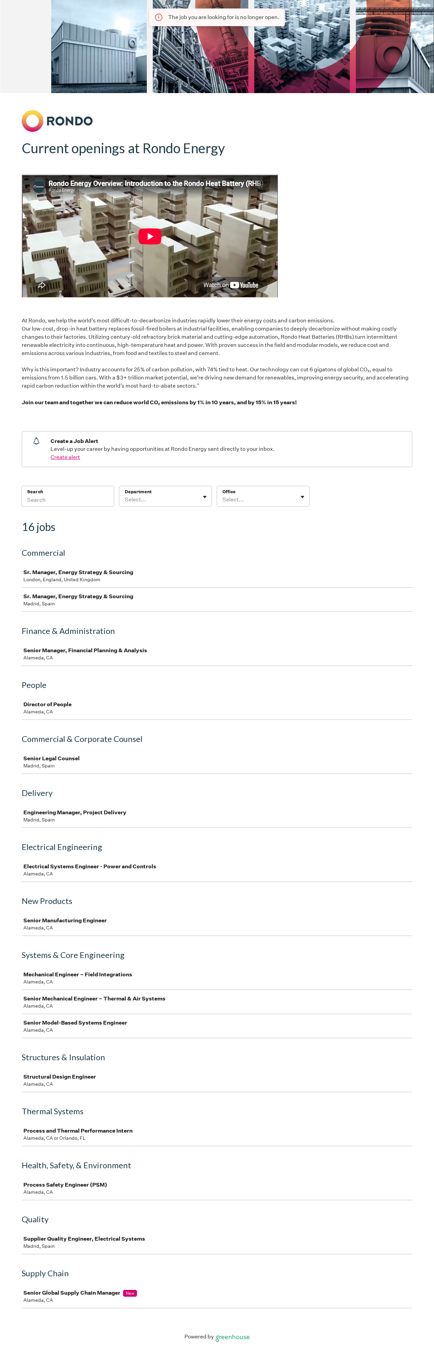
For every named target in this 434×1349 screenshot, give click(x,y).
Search (35, 492)
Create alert (65, 457)
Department (138, 492)
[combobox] (125, 499)
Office (229, 492)
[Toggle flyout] (205, 497)
